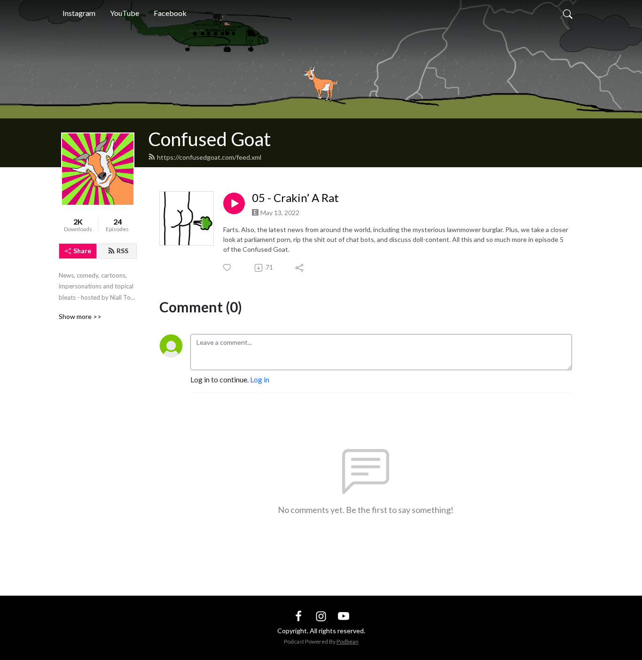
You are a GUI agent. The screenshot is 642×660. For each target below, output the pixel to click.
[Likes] (227, 267)
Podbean (348, 641)
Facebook (170, 12)
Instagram (79, 12)
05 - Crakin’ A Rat (295, 197)
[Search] (567, 13)
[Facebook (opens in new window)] (298, 615)
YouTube (124, 12)
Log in (259, 379)
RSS (122, 251)
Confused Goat (209, 139)
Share (82, 251)
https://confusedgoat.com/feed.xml (209, 157)
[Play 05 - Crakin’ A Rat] (234, 203)
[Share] (300, 267)
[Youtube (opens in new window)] (343, 615)
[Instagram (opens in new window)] (321, 615)
